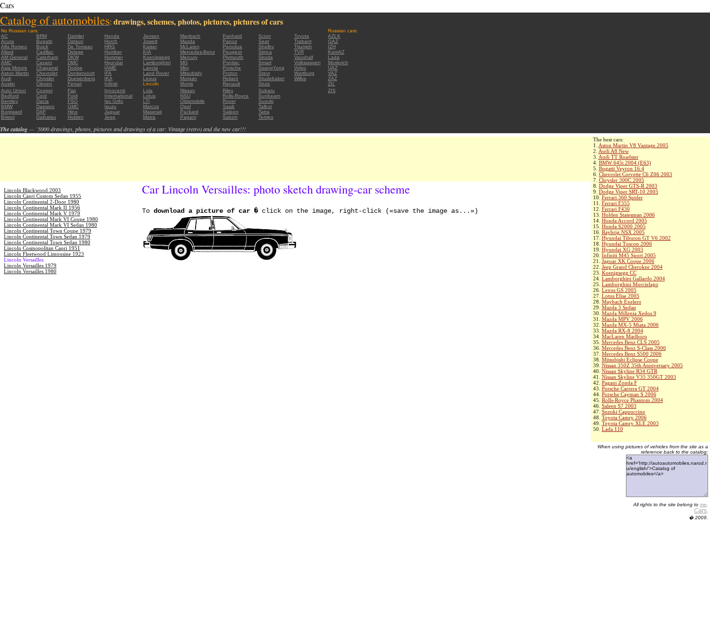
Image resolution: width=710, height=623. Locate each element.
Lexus (149, 78)
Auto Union (13, 90)
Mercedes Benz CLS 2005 (631, 342)
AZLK (334, 36)
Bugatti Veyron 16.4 (621, 168)
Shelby (266, 46)
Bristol (7, 117)
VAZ (332, 73)
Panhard (232, 36)
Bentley (9, 101)
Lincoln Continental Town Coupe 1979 (47, 231)
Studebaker (271, 78)
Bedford (10, 95)
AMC (6, 62)
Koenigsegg (156, 57)
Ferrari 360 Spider (622, 197)
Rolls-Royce (236, 95)
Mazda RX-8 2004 (622, 330)
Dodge (75, 67)
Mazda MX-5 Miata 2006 (630, 325)
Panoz (230, 41)
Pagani (188, 117)
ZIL (331, 83)
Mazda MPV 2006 (622, 319)
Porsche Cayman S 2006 (629, 394)
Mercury (189, 57)
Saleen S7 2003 (619, 406)
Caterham (47, 57)
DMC (73, 62)
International (118, 95)
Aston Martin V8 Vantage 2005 (633, 145)
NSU (185, 95)
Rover (229, 101)
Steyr (264, 73)
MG (184, 62)
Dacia (42, 101)
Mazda (187, 41)
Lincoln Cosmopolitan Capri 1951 (42, 248)
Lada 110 (612, 429)
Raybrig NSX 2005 (623, 232)
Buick (42, 46)
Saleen (231, 111)
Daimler (76, 36)
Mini (184, 67)
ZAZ (332, 78)
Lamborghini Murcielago (630, 284)
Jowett (150, 41)
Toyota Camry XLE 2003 (630, 423)
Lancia (150, 67)
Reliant (230, 78)
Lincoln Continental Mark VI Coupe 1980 (51, 219)
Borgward (11, 111)
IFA (108, 73)
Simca (265, 52)
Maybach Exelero (621, 302)
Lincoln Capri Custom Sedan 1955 (42, 196)
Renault (231, 83)
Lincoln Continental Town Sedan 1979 (47, 236)
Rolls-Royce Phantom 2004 (632, 400)
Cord (41, 95)
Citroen (44, 83)
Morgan (188, 78)
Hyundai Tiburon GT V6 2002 (636, 238)
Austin (8, 83)
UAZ (333, 67)
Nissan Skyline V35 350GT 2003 (639, 377)
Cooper (44, 90)
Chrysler (45, 78)
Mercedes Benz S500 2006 (632, 354)
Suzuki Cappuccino (623, 412)
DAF (41, 111)
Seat (263, 41)
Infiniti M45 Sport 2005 (629, 255)
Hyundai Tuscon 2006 (627, 244)
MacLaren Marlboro (624, 336)
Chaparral (47, 67)
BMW (7, 106)
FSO (73, 101)
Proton (230, 73)
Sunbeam (269, 95)
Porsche (232, 67)
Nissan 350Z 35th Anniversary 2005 (642, 365)
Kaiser (150, 46)
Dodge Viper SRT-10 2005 (628, 191)
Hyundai (113, 62)
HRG (109, 46)
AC (4, 36)
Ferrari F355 (616, 203)
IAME (110, 67)
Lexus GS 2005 (619, 290)
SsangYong (271, 67)
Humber (113, 52)
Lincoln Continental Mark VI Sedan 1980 (50, 225)
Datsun (76, 41)
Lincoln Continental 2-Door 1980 (41, 202)
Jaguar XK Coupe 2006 (628, 261)
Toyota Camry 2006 (624, 417)
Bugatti (44, 41)
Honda (111, 36)
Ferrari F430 (616, 209)
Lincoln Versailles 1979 (30, 265)
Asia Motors (14, 67)
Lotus (149, 95)
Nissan (187, 90)
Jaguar (112, 111)
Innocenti (114, 90)
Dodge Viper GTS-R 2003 (628, 186)
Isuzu (110, 106)
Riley (228, 90)
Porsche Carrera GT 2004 (630, 388)
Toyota (301, 36)
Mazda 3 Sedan (619, 307)
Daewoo (45, 106)
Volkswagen (307, 62)
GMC (73, 106)
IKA (108, 78)
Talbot (265, 106)
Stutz (264, 83)
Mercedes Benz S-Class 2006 (634, 348)
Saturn (230, 117)
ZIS (332, 90)
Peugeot (232, 52)
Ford (73, 95)
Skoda (265, 57)
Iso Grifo (113, 101)
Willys (300, 78)
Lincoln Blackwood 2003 (32, 190)
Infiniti (110, 83)
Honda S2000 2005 (624, 226)
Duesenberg (81, 78)
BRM (41, 36)
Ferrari (75, 83)
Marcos (151, 106)
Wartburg (304, 73)
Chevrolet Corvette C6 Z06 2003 (635, 174)
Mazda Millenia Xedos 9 (629, 313)
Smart (264, 62)
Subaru (266, 90)
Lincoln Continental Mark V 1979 (42, 213)
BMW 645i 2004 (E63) (625, 163)
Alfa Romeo (14, 46)
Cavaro (44, 62)
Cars (700, 510)
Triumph (303, 46)
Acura (7, 41)
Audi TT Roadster (618, 157)
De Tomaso (80, 46)
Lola (148, 90)
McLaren (189, 46)
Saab (229, 106)
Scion (264, 36)
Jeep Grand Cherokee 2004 (632, 267)
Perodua (232, 46)
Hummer (113, 57)
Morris (186, 83)
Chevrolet (46, 73)
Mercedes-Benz (197, 52)
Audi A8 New (613, 151)
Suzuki (265, 101)
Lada (334, 57)
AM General (14, 57)
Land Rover (156, 73)
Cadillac (45, 52)
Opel (185, 106)
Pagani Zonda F (619, 383)
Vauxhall (303, 57)
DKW (73, 57)
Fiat (72, 90)
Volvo (300, 67)
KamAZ (336, 52)
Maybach (190, 36)
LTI (146, 101)
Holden (76, 117)
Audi (6, 78)
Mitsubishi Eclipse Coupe (630, 359)
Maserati (152, 111)
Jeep (109, 117)
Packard (189, 111)
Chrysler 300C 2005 (621, 180)
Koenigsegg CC (619, 273)
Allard (7, 52)
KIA (147, 52)
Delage (76, 52)
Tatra (264, 111)
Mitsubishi (191, 73)
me (703, 504)
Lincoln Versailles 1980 (30, 271)
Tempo (265, 117)
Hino (73, 111)
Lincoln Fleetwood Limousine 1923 (44, 254)
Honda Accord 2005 (624, 220)
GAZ (333, 41)
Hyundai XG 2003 (622, 249)
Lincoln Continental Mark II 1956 (42, 207)
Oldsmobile (192, 101)
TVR (299, 52)
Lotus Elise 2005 (620, 296)
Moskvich (338, 62)
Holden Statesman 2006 (628, 215)
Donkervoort (81, 73)
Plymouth (233, 57)
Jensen (151, 36)
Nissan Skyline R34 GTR (629, 371)
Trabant (303, 41)
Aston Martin (15, 73)
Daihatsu (46, 117)
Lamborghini (156, 62)
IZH (332, 46)
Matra (149, 117)
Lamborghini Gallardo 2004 (633, 278)
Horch (110, 41)
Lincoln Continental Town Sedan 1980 (47, 242)
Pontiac (231, 62)
